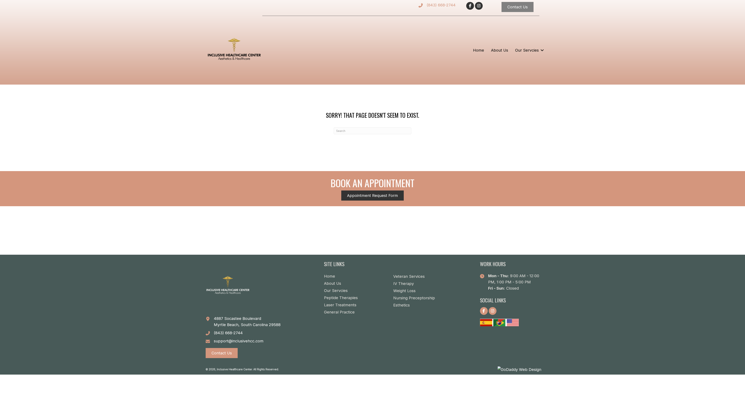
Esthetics (401, 305)
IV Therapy (403, 283)
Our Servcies (336, 290)
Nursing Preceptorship (414, 298)
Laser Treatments (340, 305)
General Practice (339, 312)
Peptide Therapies (341, 297)
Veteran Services (409, 276)
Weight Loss (404, 290)
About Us (332, 283)
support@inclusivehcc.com (238, 341)
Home (329, 276)
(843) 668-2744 (441, 5)
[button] (470, 6)
